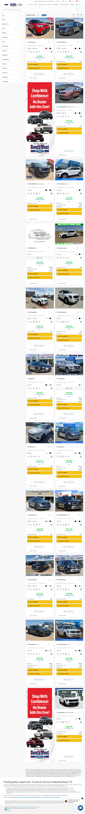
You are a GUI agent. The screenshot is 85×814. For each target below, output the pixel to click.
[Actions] (51, 42)
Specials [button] (49, 4)
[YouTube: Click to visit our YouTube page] (6, 809)
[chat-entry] (80, 808)
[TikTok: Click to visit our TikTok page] (8, 809)
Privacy (21, 807)
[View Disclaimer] (39, 51)
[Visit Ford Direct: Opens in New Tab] (8, 810)
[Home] (29, 5)
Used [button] (35, 4)
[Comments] (51, 52)
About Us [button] (78, 4)
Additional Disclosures (36, 807)
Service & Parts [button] (64, 4)
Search (77, 9)
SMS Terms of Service (27, 807)
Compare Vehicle (33, 78)
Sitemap (17, 807)
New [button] (31, 4)
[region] (39, 61)
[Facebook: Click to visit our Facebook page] (4, 809)
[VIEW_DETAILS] (40, 233)
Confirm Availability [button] (33, 64)
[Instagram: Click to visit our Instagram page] (7, 809)
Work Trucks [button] (42, 4)
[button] (52, 28)
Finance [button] (72, 4)
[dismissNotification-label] (82, 798)
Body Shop (56, 4)
